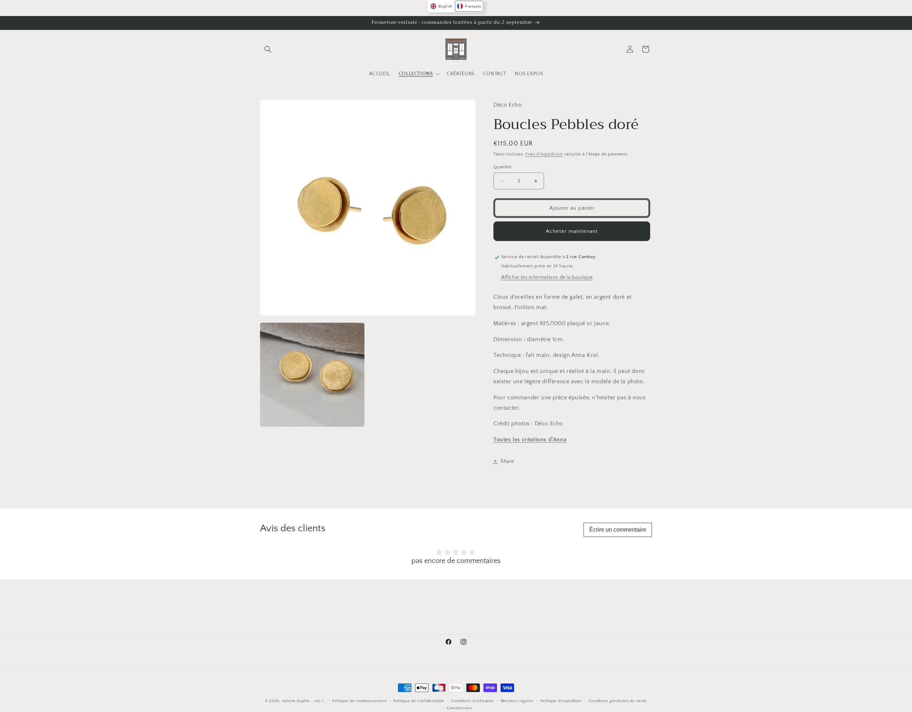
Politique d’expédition (560, 701)
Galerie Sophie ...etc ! (303, 701)
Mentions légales (517, 701)
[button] (268, 49)
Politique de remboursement (359, 701)
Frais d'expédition (544, 154)
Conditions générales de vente (618, 701)
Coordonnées (459, 708)
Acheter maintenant (572, 231)
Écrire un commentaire (617, 530)
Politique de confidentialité (418, 701)
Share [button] (507, 462)
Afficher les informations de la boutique (547, 277)
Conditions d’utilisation (472, 701)
